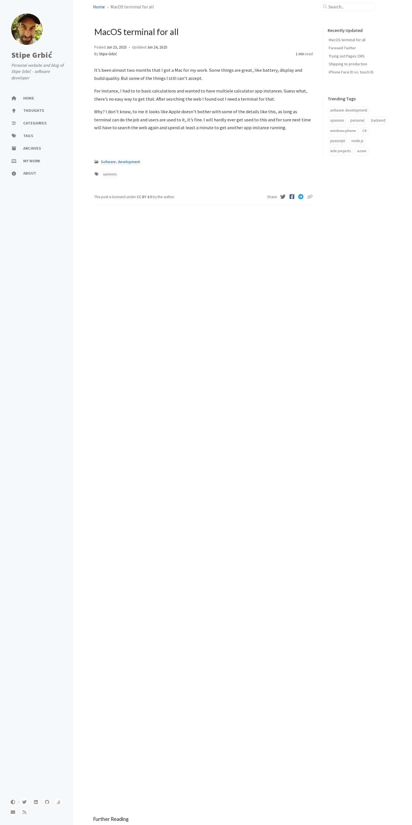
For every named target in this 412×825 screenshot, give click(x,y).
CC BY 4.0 (145, 196)
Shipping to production (348, 63)
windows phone (343, 130)
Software (108, 161)
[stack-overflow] (59, 802)
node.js (357, 140)
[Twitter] (284, 196)
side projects (340, 151)
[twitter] (24, 802)
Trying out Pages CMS (347, 56)
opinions (110, 174)
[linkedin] (36, 802)
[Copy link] (310, 196)
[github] (47, 802)
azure (361, 151)
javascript (337, 140)
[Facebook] (293, 196)
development (129, 161)
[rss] (24, 812)
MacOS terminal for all (347, 39)
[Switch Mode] (13, 802)
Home (99, 7)
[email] (13, 812)
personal (357, 120)
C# (364, 130)
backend (378, 120)
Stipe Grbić (31, 55)
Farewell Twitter (342, 47)
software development (348, 110)
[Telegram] (301, 196)
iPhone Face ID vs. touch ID (351, 72)
